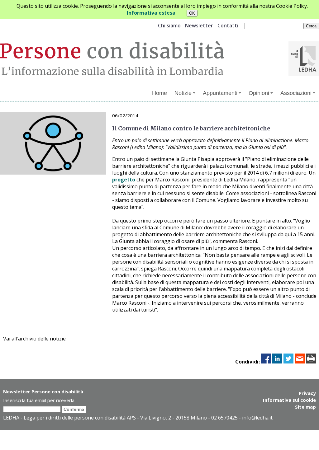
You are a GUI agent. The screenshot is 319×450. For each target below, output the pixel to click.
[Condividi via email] (300, 361)
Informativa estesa (151, 12)
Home (159, 93)
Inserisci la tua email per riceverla (38, 400)
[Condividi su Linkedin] (277, 361)
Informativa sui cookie (289, 400)
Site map (305, 407)
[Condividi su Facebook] (266, 361)
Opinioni (259, 93)
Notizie (183, 93)
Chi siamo (169, 25)
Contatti (227, 25)
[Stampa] (311, 361)
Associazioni (296, 93)
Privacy (307, 393)
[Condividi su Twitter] (288, 361)
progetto (123, 179)
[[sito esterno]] (303, 74)
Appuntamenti (220, 93)
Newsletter (199, 25)
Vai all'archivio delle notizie (34, 338)
